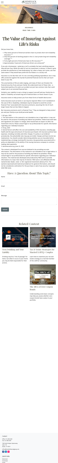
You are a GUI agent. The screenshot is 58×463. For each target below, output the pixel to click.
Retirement (5, 459)
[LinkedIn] (6, 452)
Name (3, 177)
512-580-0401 (9, 439)
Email (3, 186)
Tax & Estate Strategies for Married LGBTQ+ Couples (42, 251)
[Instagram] (8, 452)
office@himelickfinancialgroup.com (10, 449)
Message (4, 195)
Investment (5, 461)
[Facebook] (3, 452)
